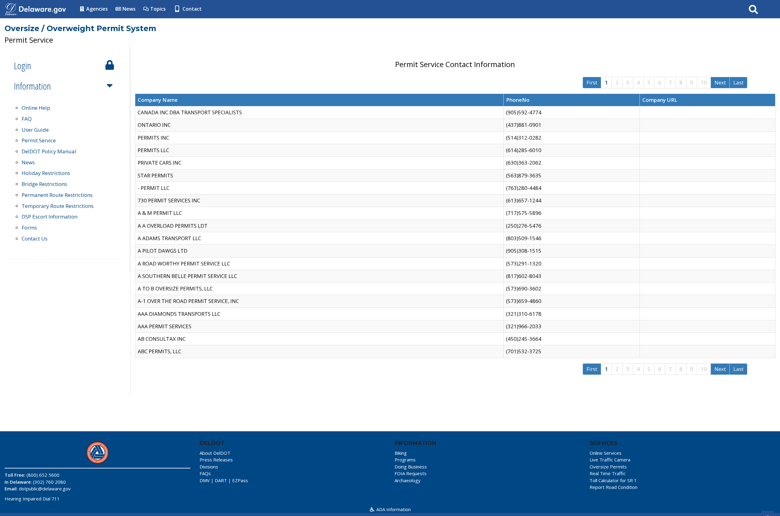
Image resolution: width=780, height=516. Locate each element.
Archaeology (407, 480)
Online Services (606, 453)
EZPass (240, 480)
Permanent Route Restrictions (57, 194)
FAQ (27, 118)
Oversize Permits (608, 467)
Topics (157, 8)
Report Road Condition (613, 487)
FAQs (205, 473)
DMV (205, 480)
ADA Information (393, 509)
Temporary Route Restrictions (58, 205)
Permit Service (39, 140)
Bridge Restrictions (44, 183)
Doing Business (411, 467)
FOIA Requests (411, 473)
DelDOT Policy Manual (49, 151)
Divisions (209, 467)
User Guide (35, 129)
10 (704, 82)
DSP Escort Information (49, 216)
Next (720, 82)
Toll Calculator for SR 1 (613, 480)
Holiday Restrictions (46, 172)
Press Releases (216, 460)
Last (738, 82)
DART (221, 480)
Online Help (36, 107)
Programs (405, 460)
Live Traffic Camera (610, 460)
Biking (401, 453)
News (128, 8)
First (592, 82)
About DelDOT (215, 453)
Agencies (96, 8)
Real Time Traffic (608, 473)
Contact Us (35, 238)
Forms (29, 227)
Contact (191, 8)
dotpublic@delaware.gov (45, 489)
